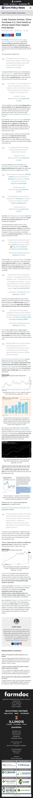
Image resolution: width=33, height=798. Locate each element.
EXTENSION (25, 713)
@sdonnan (16, 244)
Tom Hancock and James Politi (18, 259)
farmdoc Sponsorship (16, 758)
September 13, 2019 (18, 294)
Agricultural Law (16, 731)
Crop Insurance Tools (16, 742)
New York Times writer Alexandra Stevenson (13, 359)
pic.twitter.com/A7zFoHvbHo (18, 249)
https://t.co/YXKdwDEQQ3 (21, 288)
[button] (30, 8)
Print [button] (18, 34)
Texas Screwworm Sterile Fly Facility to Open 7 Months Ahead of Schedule (15, 667)
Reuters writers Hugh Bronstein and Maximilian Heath (15, 507)
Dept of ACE (8, 713)
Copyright (9, 724)
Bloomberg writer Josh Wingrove (16, 216)
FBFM (16, 713)
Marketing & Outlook (16, 738)
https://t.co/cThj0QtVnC (19, 247)
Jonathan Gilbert (6, 573)
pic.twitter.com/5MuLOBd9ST (18, 319)
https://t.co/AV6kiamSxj (18, 203)
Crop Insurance (16, 734)
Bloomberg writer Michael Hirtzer (21, 429)
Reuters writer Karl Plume (16, 119)
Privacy (24, 724)
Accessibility (17, 724)
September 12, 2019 (18, 255)
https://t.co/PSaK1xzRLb (23, 317)
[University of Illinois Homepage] (16, 722)
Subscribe (16, 756)
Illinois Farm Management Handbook (16, 745)
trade (27, 30)
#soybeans (11, 179)
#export (11, 177)
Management (16, 736)
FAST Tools (16, 743)
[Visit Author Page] (16, 621)
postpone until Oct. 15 (7, 73)
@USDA (28, 174)
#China (27, 179)
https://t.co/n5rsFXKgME (19, 183)
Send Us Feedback (16, 706)
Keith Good (16, 627)
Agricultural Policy (16, 733)
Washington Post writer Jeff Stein (22, 586)
